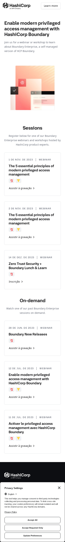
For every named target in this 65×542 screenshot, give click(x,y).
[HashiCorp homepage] (16, 6)
